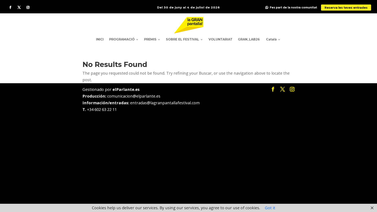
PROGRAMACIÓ (122, 39)
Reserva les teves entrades (346, 7)
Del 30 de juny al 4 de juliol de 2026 (188, 7)
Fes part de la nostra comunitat (293, 7)
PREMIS (150, 39)
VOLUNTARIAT (220, 39)
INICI (100, 39)
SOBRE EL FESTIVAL (182, 39)
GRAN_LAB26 (249, 39)
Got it (270, 207)
